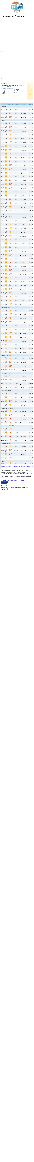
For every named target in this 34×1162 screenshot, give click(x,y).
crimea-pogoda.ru (5, 480)
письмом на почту (20, 487)
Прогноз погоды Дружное (17, 480)
